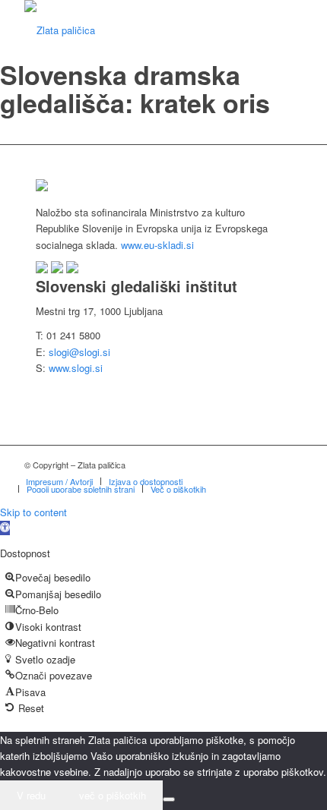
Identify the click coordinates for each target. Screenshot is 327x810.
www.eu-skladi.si (157, 245)
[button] (5, 528)
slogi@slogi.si (79, 352)
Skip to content (33, 512)
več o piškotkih (112, 795)
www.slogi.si (76, 368)
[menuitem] (59, 481)
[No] (169, 799)
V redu (31, 795)
